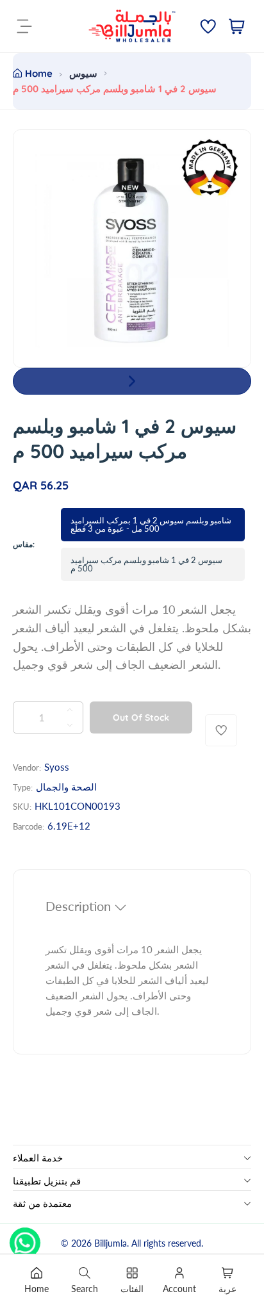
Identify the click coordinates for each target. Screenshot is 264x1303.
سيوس (83, 73)
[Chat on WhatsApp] (25, 1238)
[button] (132, 381)
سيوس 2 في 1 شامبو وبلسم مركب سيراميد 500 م (146, 564)
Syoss (56, 767)
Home (39, 73)
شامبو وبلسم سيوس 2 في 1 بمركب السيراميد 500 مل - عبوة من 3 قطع (150, 524)
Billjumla (110, 1243)
